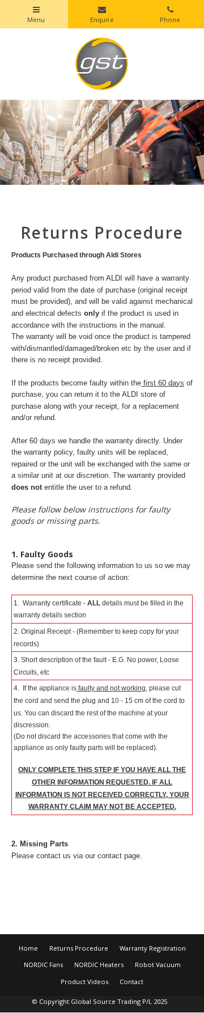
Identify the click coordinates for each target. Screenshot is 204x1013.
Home (28, 948)
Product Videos (84, 981)
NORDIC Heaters (99, 964)
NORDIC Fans (43, 964)
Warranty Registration (153, 948)
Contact (131, 981)
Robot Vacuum (158, 964)
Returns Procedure (78, 948)
